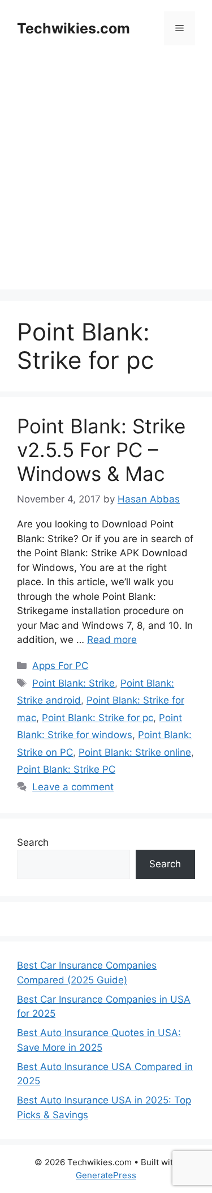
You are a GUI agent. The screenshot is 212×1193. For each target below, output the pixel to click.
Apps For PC (60, 665)
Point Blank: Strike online (135, 752)
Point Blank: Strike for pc (97, 717)
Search (33, 842)
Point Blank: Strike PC (66, 769)
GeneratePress (106, 1175)
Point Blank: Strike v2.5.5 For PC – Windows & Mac (101, 449)
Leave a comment (73, 787)
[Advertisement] (106, 183)
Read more (112, 639)
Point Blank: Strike (73, 683)
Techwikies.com (73, 28)
